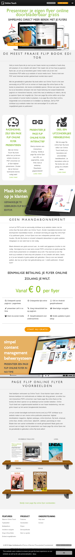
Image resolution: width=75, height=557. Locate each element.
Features (23, 519)
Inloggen (51, 3)
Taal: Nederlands (63, 545)
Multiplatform (6, 526)
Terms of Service (28, 545)
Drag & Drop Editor (8, 533)
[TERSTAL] (18, 481)
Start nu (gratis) (18, 44)
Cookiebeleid (48, 545)
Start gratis (63, 3)
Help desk (41, 519)
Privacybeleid (39, 545)
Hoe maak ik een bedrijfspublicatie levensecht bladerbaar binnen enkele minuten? (42, 548)
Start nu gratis (37, 330)
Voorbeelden (24, 523)
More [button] (34, 554)
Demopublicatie (25, 530)
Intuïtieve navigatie (8, 530)
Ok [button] (64, 553)
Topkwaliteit (5, 523)
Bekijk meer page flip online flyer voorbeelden (37, 503)
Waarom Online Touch (9, 519)
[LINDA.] (56, 452)
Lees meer (13, 177)
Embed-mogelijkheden (9, 536)
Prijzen (22, 526)
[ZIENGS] (40, 481)
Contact (40, 523)
